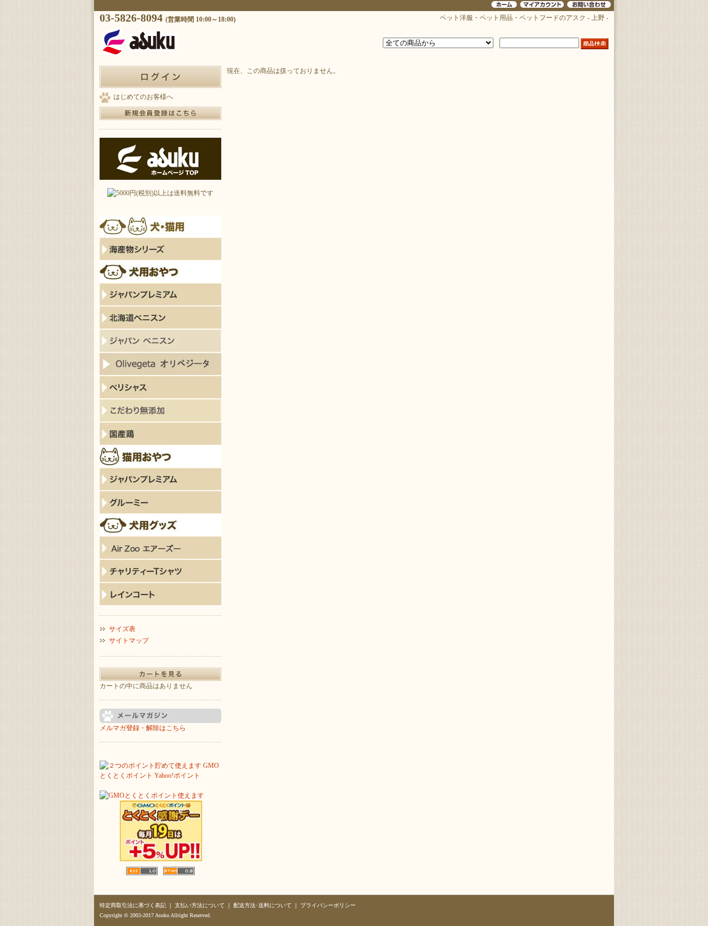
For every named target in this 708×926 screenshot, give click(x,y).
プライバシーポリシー (328, 905)
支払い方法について (200, 905)
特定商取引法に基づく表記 (133, 905)
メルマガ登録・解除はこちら (143, 728)
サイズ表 (122, 629)
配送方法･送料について (262, 905)
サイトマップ (129, 640)
